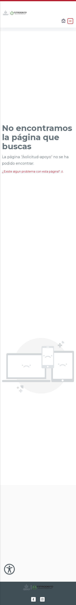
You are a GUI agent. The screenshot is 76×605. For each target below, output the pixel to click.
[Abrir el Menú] (70, 21)
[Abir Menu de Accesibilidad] (9, 569)
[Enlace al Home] (63, 21)
